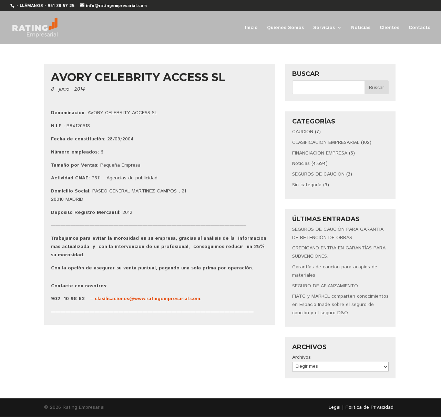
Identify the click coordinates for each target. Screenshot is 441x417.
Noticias (360, 28)
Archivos (301, 357)
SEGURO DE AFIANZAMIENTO (325, 285)
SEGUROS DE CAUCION (318, 174)
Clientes (389, 28)
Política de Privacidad (369, 407)
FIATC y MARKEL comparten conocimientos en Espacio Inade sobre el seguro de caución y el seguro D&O (340, 304)
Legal (334, 407)
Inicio (251, 28)
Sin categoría (306, 184)
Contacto (420, 28)
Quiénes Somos (285, 28)
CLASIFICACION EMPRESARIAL (325, 142)
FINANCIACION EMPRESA (319, 153)
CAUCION (302, 131)
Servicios (324, 28)
